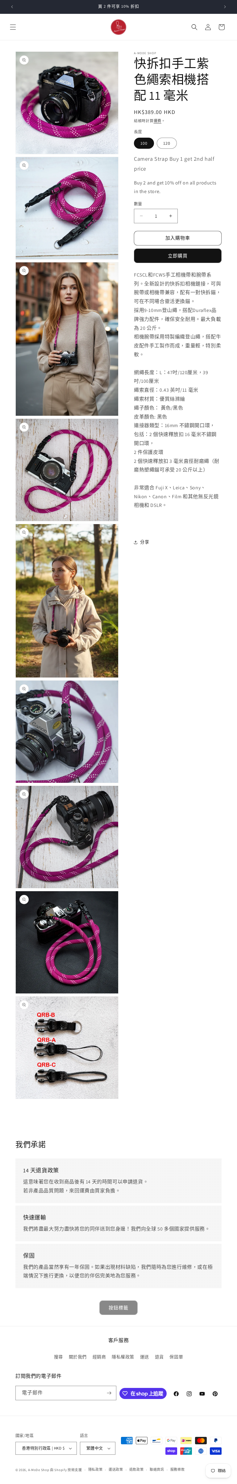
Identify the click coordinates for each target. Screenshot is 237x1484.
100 (144, 143)
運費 (157, 121)
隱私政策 (95, 1469)
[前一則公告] (12, 7)
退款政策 (136, 1469)
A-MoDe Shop (38, 1470)
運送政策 (116, 1469)
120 (166, 143)
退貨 (159, 1357)
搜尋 (58, 1357)
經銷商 (99, 1357)
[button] (13, 27)
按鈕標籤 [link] (118, 1308)
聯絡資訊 (157, 1469)
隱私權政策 (123, 1357)
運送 (144, 1357)
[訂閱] (109, 1393)
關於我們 (78, 1357)
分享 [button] (144, 542)
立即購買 (178, 256)
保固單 (176, 1357)
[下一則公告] (225, 7)
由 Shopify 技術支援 (66, 1470)
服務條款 (177, 1469)
